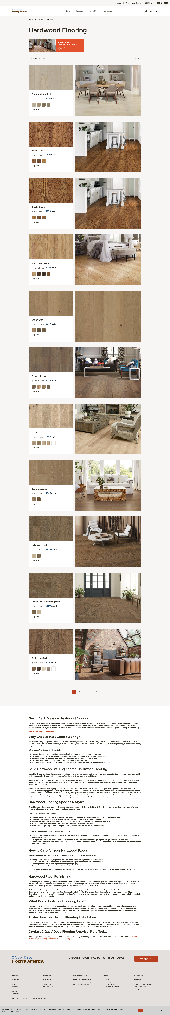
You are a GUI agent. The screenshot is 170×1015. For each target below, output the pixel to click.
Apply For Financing (140, 986)
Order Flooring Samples (141, 982)
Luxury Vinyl (15, 979)
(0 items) (156, 11)
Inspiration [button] (80, 11)
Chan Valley (37, 320)
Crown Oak (37, 432)
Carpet (14, 984)
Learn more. (26, 1012)
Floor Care (15, 991)
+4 (53, 443)
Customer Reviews (109, 984)
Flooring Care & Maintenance (81, 984)
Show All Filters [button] (36, 58)
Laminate (15, 986)
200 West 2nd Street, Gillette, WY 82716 (34, 998)
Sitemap (136, 989)
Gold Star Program (109, 989)
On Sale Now (16, 993)
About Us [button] (93, 11)
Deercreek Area (39, 489)
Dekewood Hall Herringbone (46, 602)
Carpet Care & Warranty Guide (82, 979)
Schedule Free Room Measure (142, 984)
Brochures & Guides (48, 986)
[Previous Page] (68, 692)
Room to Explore (108, 982)
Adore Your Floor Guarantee (111, 986)
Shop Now (35, 109)
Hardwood (15, 982)
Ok (141, 1010)
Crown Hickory (39, 376)
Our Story (106, 979)
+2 (53, 668)
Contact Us (108, 11)
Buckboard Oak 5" (40, 263)
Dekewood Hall (39, 545)
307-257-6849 (162, 3)
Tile (13, 989)
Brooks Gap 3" (39, 150)
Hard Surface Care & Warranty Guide (83, 982)
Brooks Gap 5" (39, 207)
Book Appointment (147, 959)
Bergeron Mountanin (42, 94)
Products (43, 19)
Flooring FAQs (47, 984)
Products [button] (66, 11)
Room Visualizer (47, 979)
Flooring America (33, 19)
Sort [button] (135, 58)
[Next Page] (102, 692)
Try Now (61, 49)
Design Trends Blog (48, 982)
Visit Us (118, 3)
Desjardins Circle (40, 658)
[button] (146, 11)
